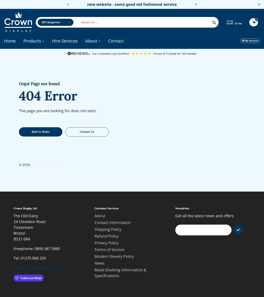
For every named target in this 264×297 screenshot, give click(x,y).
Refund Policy (107, 236)
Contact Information (113, 222)
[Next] (196, 4)
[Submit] (238, 229)
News (100, 263)
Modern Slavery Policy (114, 256)
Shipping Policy (108, 229)
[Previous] (68, 4)
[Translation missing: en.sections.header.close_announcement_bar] (259, 4)
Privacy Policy (107, 242)
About (100, 215)
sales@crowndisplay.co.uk (37, 267)
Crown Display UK (45, 164)
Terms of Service (109, 249)
